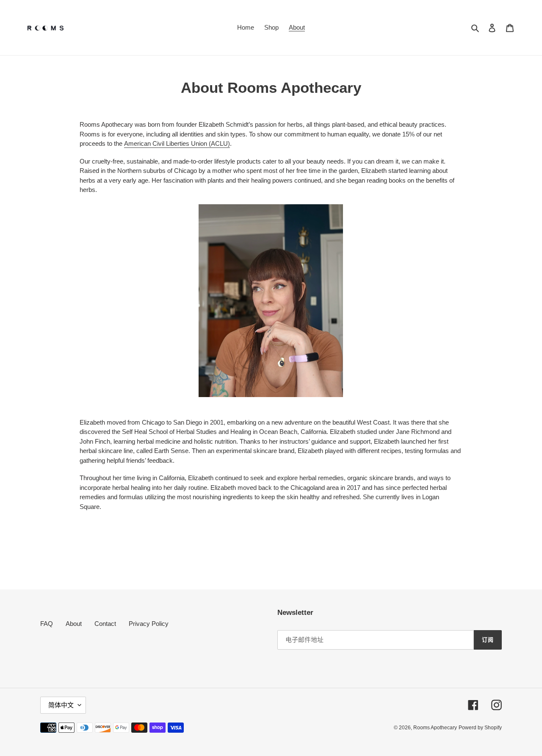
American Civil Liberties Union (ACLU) (177, 143)
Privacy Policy (149, 623)
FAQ (46, 623)
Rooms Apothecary (435, 728)
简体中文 (61, 705)
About (74, 623)
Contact (105, 623)
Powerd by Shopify (480, 728)
